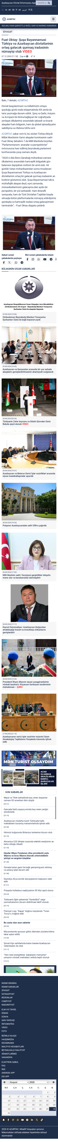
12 (24, 1101)
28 (40, 1109)
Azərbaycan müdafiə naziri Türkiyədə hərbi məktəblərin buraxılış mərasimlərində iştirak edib (27, 822)
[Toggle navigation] (52, 19)
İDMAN (5, 1013)
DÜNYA (5, 1017)
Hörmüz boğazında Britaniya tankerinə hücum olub (28, 832)
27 (33, 1109)
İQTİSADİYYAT (8, 994)
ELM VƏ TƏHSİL (9, 1009)
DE (13, 9)
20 (33, 1105)
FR (16, 9)
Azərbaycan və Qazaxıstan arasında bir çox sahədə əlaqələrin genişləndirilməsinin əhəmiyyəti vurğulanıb (28, 370)
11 (18, 1101)
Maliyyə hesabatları (13, 1046)
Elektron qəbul (10, 1062)
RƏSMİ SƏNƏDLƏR (10, 987)
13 (33, 1101)
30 (54, 1109)
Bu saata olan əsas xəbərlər (17, 922)
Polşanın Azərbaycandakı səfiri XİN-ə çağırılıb (25, 525)
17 (9, 1105)
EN (9, 9)
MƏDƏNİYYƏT (8, 1005)
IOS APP (5, 1076)
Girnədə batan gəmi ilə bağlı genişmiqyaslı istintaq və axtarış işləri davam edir (28, 868)
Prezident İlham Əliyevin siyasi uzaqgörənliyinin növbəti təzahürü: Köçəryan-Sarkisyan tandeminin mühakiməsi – (27, 684)
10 (9, 1101)
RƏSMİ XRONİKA (9, 983)
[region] (30, 884)
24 (9, 1109)
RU (6, 9)
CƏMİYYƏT (7, 1001)
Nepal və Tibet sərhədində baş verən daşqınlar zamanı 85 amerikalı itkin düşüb (25, 799)
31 (9, 1113)
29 (47, 1109)
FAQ (3, 1065)
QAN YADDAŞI (8, 1020)
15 (47, 1101)
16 (54, 1101)
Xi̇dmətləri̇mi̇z (9, 1054)
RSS (3, 1069)
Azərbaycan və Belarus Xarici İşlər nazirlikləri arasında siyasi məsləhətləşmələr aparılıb (29, 474)
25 (18, 1109)
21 (40, 1105)
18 (18, 1105)
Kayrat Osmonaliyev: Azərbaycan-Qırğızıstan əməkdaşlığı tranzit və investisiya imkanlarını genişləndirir (24, 630)
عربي (24, 9)
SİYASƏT (8, 31)
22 (47, 1105)
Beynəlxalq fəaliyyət (13, 1050)
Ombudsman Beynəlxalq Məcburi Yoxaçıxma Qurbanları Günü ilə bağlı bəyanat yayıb (24, 318)
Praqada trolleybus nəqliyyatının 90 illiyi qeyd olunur (28, 890)
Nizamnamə (8, 1043)
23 (54, 1105)
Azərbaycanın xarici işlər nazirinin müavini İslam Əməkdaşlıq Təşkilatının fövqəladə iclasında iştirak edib (27, 739)
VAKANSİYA (7, 1057)
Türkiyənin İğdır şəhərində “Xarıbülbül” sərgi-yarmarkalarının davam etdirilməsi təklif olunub (26, 900)
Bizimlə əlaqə (9, 1036)
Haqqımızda (8, 1039)
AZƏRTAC (23, 100)
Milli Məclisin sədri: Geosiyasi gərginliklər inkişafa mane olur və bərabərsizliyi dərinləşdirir (26, 576)
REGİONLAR (7, 997)
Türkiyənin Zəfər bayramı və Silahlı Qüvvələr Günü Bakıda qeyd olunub (27, 422)
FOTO (4, 1031)
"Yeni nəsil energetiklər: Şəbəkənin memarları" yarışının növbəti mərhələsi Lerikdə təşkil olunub (26, 956)
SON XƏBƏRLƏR (14, 792)
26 (24, 1109)
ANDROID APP (8, 1073)
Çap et (23, 56)
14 (40, 1101)
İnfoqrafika (8, 1024)
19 (24, 1105)
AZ (3, 9)
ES (20, 9)
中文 (30, 9)
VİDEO (4, 1027)
